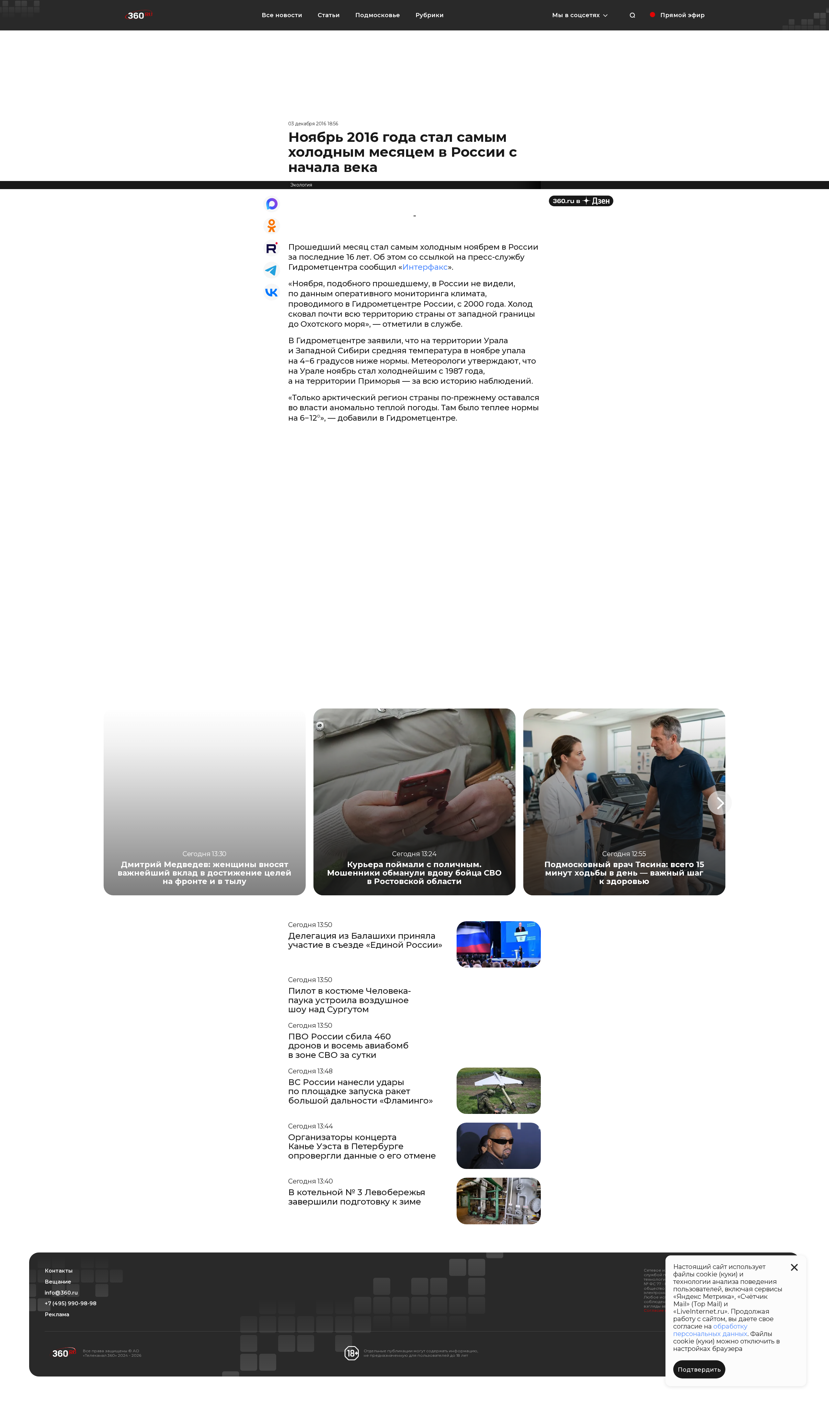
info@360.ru (61, 1293)
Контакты (59, 1271)
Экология (301, 185)
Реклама (57, 1315)
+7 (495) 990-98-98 (71, 1304)
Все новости (282, 15)
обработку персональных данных (710, 1330)
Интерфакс (425, 267)
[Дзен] (581, 201)
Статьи (329, 15)
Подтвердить (699, 1369)
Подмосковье (377, 15)
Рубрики (429, 15)
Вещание (58, 1282)
